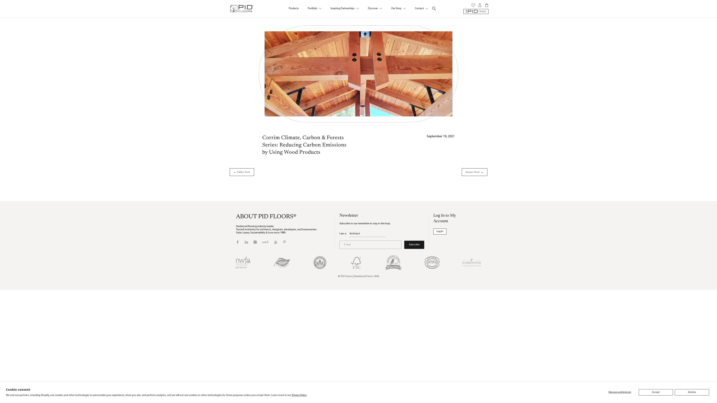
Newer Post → (474, 172)
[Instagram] (255, 242)
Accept (656, 392)
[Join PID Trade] (475, 11)
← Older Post (242, 172)
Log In (440, 231)
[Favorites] (473, 5)
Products (294, 8)
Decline (692, 392)
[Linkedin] (246, 242)
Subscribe (414, 244)
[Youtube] (275, 242)
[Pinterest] (284, 242)
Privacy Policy (299, 395)
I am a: (343, 233)
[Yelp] (265, 242)
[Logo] (242, 8)
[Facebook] (237, 242)
